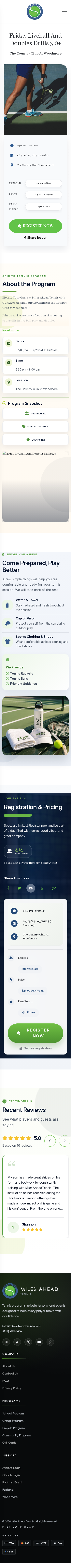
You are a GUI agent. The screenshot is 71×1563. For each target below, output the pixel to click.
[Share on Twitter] (19, 888)
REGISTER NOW (38, 226)
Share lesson (37, 237)
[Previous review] (50, 1141)
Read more (10, 330)
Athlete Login (11, 1462)
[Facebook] (17, 1336)
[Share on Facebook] (8, 888)
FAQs (5, 1375)
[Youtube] (39, 1336)
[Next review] (64, 1141)
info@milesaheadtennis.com (21, 1321)
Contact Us (10, 1368)
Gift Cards (9, 1437)
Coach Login (11, 1470)
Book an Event (12, 1477)
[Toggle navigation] (64, 11)
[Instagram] (6, 1336)
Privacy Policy (11, 1383)
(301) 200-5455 (12, 1326)
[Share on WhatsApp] (42, 888)
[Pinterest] (50, 1336)
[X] (28, 1336)
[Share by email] (30, 888)
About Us (8, 1361)
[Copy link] (53, 888)
